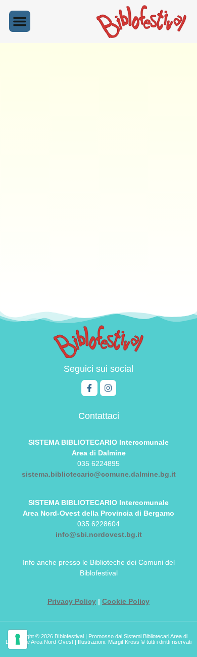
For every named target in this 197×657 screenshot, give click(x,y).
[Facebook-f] (89, 388)
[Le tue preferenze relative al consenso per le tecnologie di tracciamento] (17, 639)
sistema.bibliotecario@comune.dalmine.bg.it (99, 474)
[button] (19, 21)
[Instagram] (108, 388)
